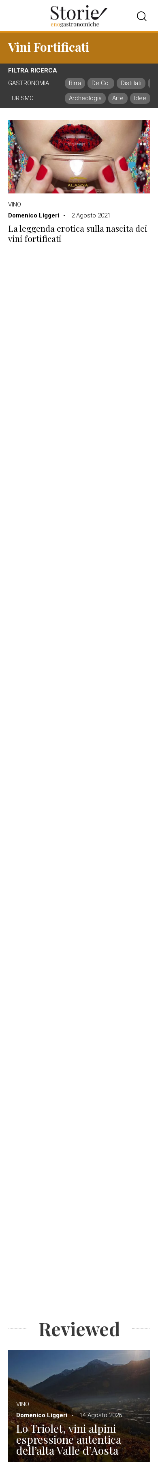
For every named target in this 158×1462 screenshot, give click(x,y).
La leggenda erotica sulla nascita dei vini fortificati (77, 233)
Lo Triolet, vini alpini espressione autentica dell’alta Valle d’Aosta (68, 1439)
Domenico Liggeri (33, 215)
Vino (14, 204)
